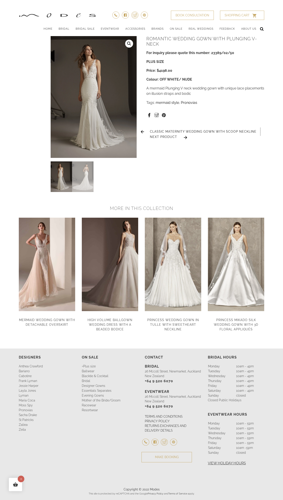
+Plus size (89, 366)
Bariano (24, 371)
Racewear (89, 405)
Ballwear (88, 371)
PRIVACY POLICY (157, 421)
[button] (129, 44)
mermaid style (167, 103)
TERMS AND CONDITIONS (163, 416)
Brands (157, 28)
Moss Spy (26, 405)
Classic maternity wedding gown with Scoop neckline (203, 131)
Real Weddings (201, 28)
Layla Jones (27, 390)
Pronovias (189, 103)
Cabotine (25, 376)
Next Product (163, 137)
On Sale (176, 28)
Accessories (135, 28)
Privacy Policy (155, 493)
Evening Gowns (93, 395)
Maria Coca (27, 400)
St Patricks (26, 420)
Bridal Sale (85, 28)
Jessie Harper (28, 386)
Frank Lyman (28, 381)
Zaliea (23, 424)
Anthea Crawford (31, 366)
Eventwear (110, 28)
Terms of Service (177, 493)
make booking (167, 457)
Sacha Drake (28, 415)
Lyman (24, 395)
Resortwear (90, 410)
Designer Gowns (93, 386)
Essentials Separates (96, 390)
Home (48, 28)
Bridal (64, 28)
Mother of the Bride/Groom (101, 400)
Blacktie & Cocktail (95, 376)
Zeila (22, 429)
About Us (248, 28)
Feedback (227, 28)
